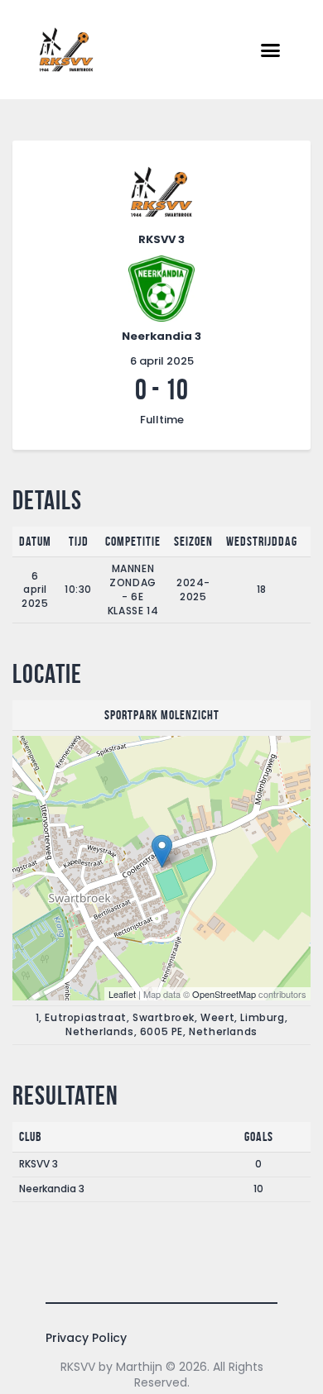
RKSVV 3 (38, 1164)
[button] (271, 49)
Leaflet (122, 993)
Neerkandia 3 (51, 1189)
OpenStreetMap (224, 993)
